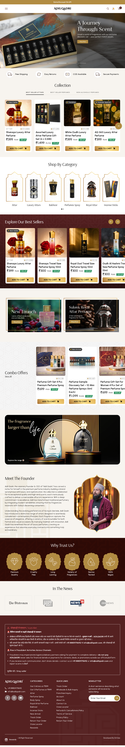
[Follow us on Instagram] (14, 698)
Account (60, 696)
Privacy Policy (62, 717)
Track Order (35, 717)
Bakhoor (33, 707)
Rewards (34, 728)
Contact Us (61, 703)
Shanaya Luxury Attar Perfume (18, 134)
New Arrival (35, 714)
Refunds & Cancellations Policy (70, 710)
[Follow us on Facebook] (7, 698)
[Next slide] (117, 221)
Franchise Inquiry (63, 693)
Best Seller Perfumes (60, 92)
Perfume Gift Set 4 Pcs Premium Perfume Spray (50, 383)
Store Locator (36, 724)
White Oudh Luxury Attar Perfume (75, 134)
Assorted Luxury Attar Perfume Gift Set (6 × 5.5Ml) (46, 135)
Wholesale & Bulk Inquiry (67, 689)
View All (8, 376)
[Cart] (119, 9)
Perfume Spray (37, 696)
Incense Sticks (36, 710)
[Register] (116, 698)
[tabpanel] (14, 189)
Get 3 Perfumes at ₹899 (41, 689)
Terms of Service (64, 714)
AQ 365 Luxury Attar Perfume (106, 134)
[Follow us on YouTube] (20, 698)
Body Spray (35, 700)
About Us (60, 700)
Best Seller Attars (35, 92)
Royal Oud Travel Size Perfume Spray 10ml (82, 265)
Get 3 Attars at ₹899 (39, 686)
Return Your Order (38, 721)
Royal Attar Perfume (39, 703)
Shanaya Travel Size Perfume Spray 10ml (50, 265)
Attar (32, 693)
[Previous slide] (110, 221)
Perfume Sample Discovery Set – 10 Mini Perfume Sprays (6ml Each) (81, 386)
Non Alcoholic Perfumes (88, 92)
